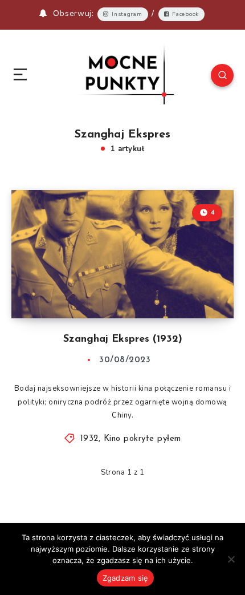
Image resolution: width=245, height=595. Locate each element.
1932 (89, 439)
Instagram (127, 14)
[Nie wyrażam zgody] (230, 559)
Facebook (185, 14)
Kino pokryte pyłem (142, 439)
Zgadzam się (126, 577)
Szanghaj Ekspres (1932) (122, 339)
